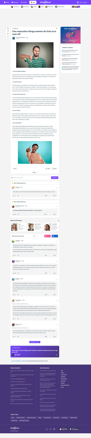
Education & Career (21, 417)
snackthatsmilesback (20, 37)
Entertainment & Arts (31, 417)
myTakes (24, 360)
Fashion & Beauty (61, 6)
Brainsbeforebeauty (19, 205)
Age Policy (63, 381)
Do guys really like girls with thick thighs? (19, 388)
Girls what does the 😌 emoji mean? (18, 378)
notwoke (17, 187)
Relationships (50, 6)
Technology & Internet (24, 420)
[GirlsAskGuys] (15, 429)
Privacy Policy (64, 378)
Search (25, 2)
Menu (7, 2)
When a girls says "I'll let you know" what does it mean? (22, 403)
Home (13, 360)
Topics (62, 387)
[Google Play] (74, 429)
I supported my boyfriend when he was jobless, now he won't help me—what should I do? (48, 375)
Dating (42, 6)
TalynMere (17, 240)
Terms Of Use (64, 374)
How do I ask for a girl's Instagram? (18, 381)
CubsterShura (18, 300)
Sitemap (62, 383)
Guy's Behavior (26, 6)
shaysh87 (17, 278)
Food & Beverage (47, 417)
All (58, 220)
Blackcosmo (18, 260)
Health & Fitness (73, 417)
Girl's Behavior (16, 6)
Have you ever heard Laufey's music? (47, 402)
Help (62, 370)
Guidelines (63, 376)
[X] (47, 429)
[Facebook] (50, 429)
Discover (16, 2)
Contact (62, 372)
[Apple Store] (64, 429)
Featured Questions (65, 385)
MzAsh (16, 324)
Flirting (35, 6)
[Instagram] (54, 429)
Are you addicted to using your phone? (48, 370)
